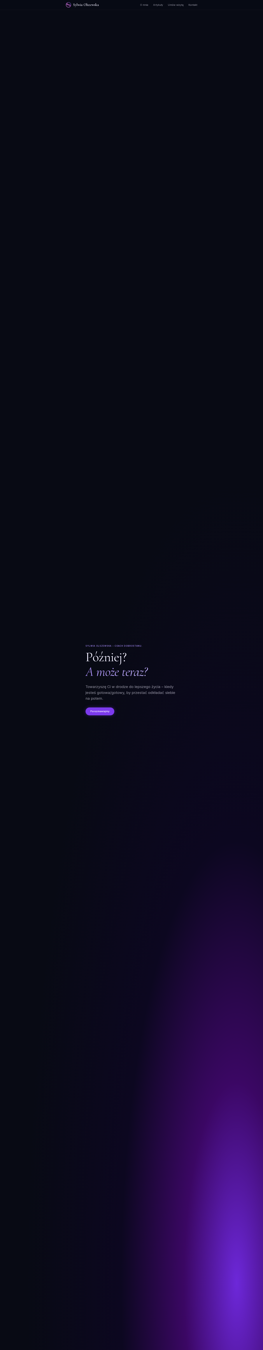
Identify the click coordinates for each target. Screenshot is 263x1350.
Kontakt (192, 4)
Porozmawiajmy (99, 711)
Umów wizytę (176, 4)
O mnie (144, 4)
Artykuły (158, 4)
